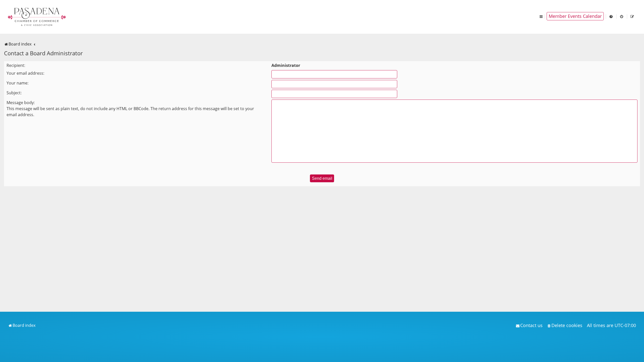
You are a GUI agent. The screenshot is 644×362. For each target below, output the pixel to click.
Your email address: (25, 73)
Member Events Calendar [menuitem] (575, 16)
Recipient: (16, 65)
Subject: (14, 93)
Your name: (17, 83)
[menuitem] (611, 16)
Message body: (21, 102)
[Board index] (37, 16)
